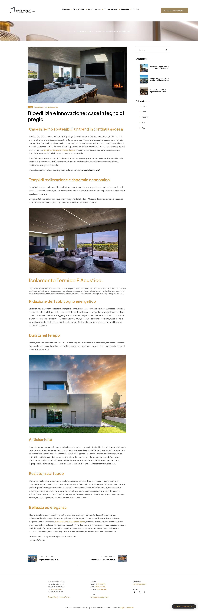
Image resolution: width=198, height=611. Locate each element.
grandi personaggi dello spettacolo (59, 150)
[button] (174, 10)
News (144, 112)
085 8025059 (56, 589)
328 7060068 (100, 587)
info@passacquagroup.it (100, 597)
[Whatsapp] (144, 592)
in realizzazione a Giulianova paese (70, 521)
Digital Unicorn (126, 607)
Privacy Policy (53, 597)
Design (144, 106)
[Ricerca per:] (150, 50)
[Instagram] (139, 592)
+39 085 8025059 (139, 584)
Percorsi (145, 117)
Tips (143, 128)
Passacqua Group (52, 107)
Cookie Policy (64, 597)
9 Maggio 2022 (39, 107)
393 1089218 (101, 584)
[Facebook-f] (134, 592)
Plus (30, 107)
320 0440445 (102, 589)
